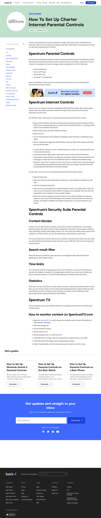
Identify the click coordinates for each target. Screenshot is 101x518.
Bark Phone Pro (10, 493)
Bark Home (9, 503)
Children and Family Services (73, 494)
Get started (90, 2)
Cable (8, 64)
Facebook (9, 73)
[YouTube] (58, 432)
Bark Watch (9, 487)
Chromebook (10, 67)
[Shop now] (62, 93)
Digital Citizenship (72, 503)
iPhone (8, 85)
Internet (8, 79)
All (6, 52)
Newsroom (55, 493)
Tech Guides (35, 14)
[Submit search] (24, 44)
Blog (37, 487)
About (23, 490)
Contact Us (24, 496)
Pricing (23, 487)
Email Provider (10, 70)
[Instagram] (53, 432)
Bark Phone (9, 490)
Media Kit (54, 490)
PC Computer (10, 93)
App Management (12, 58)
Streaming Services (12, 99)
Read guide (13, 384)
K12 (68, 490)
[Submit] (65, 474)
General (69, 487)
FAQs (22, 493)
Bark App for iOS (11, 496)
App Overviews (41, 499)
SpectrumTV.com (46, 320)
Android (8, 55)
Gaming (8, 76)
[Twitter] (48, 432)
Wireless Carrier (11, 105)
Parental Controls (12, 91)
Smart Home (10, 96)
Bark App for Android (12, 499)
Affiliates (54, 487)
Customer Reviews (26, 499)
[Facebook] (43, 432)
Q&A (37, 503)
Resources (39, 493)
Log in (82, 2)
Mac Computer (11, 88)
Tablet (8, 102)
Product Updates (41, 490)
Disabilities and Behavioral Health (72, 498)
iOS (7, 82)
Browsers (9, 61)
